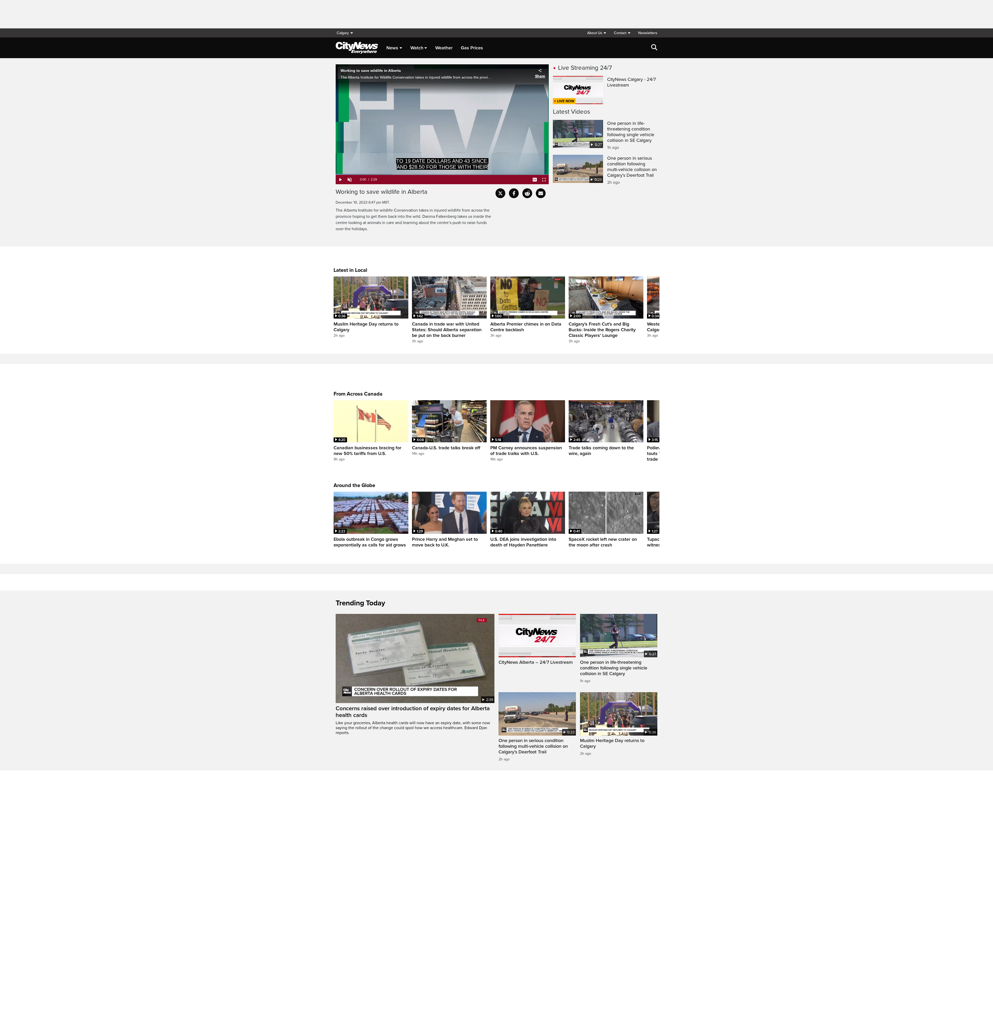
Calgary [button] (343, 33)
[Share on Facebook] (514, 193)
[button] (596, 32)
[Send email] (541, 193)
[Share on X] (500, 193)
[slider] (442, 174)
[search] (654, 47)
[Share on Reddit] (527, 193)
